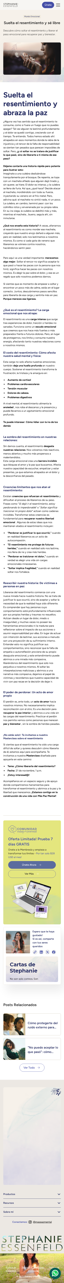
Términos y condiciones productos (33, 1269)
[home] (10, 5)
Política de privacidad (11, 1269)
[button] (57, 5)
